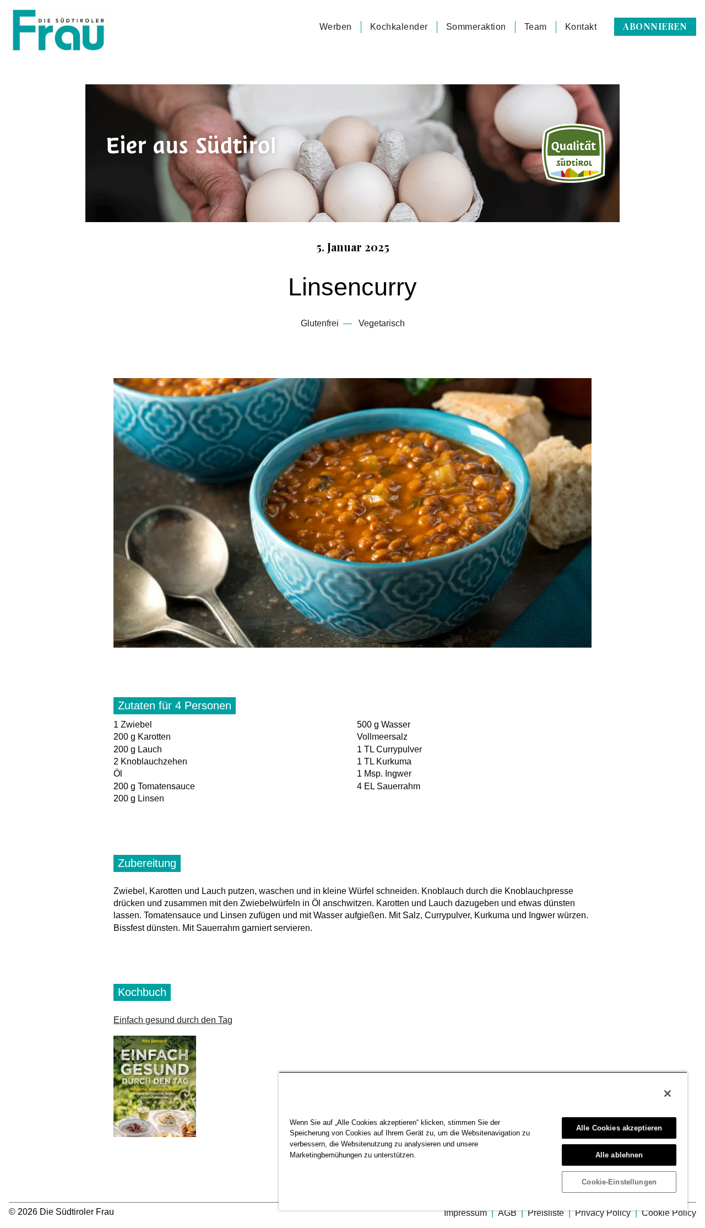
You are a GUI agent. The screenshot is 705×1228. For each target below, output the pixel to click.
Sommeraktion (476, 26)
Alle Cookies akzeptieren (619, 1128)
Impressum (466, 1213)
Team (535, 26)
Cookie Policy (669, 1213)
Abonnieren (655, 26)
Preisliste (547, 1213)
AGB (508, 1213)
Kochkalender (399, 26)
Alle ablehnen (619, 1155)
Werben (335, 26)
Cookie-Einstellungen (619, 1182)
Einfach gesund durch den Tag (172, 1020)
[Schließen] (667, 1093)
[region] (483, 1140)
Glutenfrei (320, 323)
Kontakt (581, 26)
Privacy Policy (604, 1213)
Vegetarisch (382, 323)
